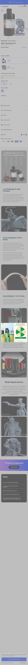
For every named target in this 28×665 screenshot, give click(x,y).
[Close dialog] (26, 323)
